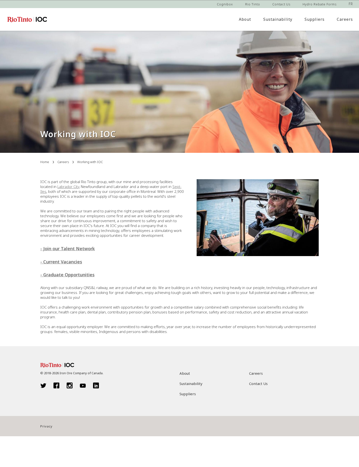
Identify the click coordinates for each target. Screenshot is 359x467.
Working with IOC (90, 162)
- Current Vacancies (61, 262)
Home (44, 162)
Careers (63, 162)
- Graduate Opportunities (67, 275)
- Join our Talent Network (67, 248)
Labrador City (68, 186)
